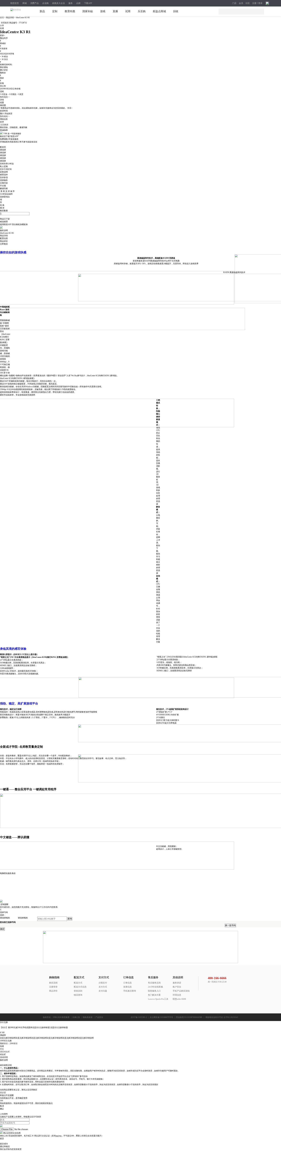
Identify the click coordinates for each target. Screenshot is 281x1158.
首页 (2, 17)
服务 (70, 3)
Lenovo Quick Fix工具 (158, 999)
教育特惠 (70, 11)
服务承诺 (177, 983)
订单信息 (127, 983)
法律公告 (76, 1017)
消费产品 (34, 3)
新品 (42, 11)
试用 (127, 11)
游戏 (102, 11)
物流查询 (78, 995)
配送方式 (78, 983)
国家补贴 (87, 11)
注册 (254, 3)
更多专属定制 (6, 169)
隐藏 (2, 1046)
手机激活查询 (129, 991)
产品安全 (99, 1017)
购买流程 (53, 983)
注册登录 (53, 987)
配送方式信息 (80, 987)
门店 (234, 3)
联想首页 (14, 3)
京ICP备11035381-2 (139, 1017)
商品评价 (53, 991)
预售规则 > (4, 97)
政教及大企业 (58, 3)
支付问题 (103, 991)
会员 (241, 3)
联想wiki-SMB (179, 999)
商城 (24, 3)
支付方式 (103, 987)
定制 (54, 11)
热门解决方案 (154, 995)
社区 (248, 3)
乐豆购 (142, 11)
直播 (115, 11)
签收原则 (78, 991)
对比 (2, 1049)
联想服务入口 (154, 991)
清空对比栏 (5, 1052)
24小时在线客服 (155, 987)
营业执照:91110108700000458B (189, 1017)
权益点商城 (159, 11)
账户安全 (177, 987)
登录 (260, 3)
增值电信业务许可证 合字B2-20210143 (221, 1017)
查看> (69, 108)
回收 (175, 11)
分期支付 (103, 983)
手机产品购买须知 (181, 991)
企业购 (45, 3)
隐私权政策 (88, 1017)
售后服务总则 (154, 983)
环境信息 (177, 995)
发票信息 (127, 987)
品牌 (78, 3)
